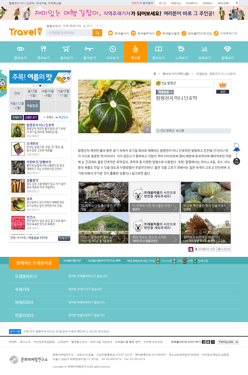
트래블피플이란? (72, 260)
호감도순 (63, 117)
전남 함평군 (167, 130)
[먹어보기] (43, 52)
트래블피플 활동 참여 (127, 341)
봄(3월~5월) (32, 94)
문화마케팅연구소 (63, 354)
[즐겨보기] (89, 52)
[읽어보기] (158, 52)
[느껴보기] (181, 52)
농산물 (180, 130)
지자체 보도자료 (153, 341)
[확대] (147, 129)
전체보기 (17, 117)
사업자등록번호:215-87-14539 (114, 354)
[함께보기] (227, 52)
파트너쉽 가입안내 (101, 341)
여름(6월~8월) (48, 94)
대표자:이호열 (85, 354)
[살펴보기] (204, 52)
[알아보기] (20, 52)
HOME (13, 341)
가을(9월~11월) (63, 94)
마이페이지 (192, 3)
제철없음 (32, 106)
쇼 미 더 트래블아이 (84, 26)
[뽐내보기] (135, 52)
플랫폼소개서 (79, 341)
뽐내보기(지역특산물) (176, 73)
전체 (17, 93)
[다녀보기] (112, 52)
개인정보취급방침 (44, 341)
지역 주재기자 (61, 26)
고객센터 (63, 341)
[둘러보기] (66, 52)
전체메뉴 (207, 3)
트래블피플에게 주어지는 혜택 (104, 260)
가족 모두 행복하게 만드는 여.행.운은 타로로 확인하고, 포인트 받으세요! (66, 331)
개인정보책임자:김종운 (215, 354)
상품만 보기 (31, 117)
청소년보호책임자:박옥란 (184, 354)
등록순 (50, 117)
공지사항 (15, 331)
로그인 (162, 3)
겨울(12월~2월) (17, 106)
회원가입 (176, 3)
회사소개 (25, 341)
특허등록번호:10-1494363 (150, 354)
